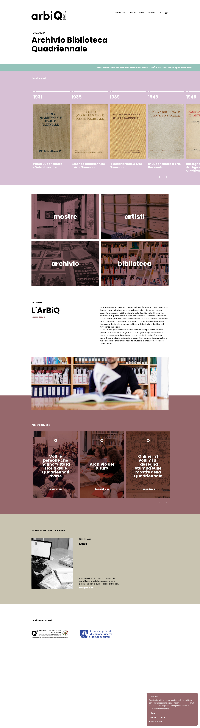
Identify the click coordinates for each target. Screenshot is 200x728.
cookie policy (163, 708)
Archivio (151, 12)
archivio (65, 264)
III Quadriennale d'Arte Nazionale (126, 165)
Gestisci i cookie (157, 717)
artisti (135, 217)
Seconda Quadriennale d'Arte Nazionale (88, 165)
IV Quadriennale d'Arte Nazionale (164, 165)
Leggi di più (38, 317)
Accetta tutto (155, 721)
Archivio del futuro (102, 466)
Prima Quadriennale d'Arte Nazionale (47, 165)
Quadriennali (119, 12)
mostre (65, 217)
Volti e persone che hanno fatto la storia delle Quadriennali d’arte (55, 466)
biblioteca (135, 264)
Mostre (132, 12)
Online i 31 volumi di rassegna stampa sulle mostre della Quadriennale (148, 466)
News (83, 544)
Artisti (141, 12)
